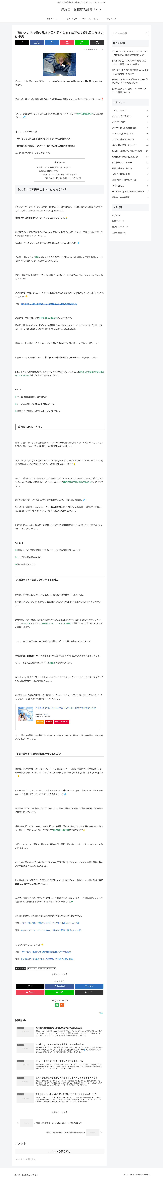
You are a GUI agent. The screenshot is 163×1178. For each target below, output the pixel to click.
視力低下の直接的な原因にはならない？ (55, 167)
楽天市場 (49, 721)
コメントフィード (120, 227)
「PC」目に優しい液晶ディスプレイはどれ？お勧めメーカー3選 (50, 923)
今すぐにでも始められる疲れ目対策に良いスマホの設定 (46, 952)
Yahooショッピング (61, 721)
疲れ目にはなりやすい (50, 171)
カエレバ (45, 714)
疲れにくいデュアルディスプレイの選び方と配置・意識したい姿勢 (51, 930)
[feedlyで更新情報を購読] (57, 1005)
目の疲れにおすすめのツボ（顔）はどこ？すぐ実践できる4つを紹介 (129, 62)
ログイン (116, 215)
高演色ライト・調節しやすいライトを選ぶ (60, 174)
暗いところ (33, 969)
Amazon (40, 721)
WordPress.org (118, 233)
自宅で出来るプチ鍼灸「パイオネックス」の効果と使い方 (129, 91)
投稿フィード (118, 221)
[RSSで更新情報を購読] (62, 1005)
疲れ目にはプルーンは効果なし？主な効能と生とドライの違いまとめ (130, 81)
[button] (97, 42)
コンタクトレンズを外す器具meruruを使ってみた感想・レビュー (130, 72)
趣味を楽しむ (22, 969)
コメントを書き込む (59, 1151)
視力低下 (42, 969)
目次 (56, 162)
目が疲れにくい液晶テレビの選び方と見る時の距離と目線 (47, 959)
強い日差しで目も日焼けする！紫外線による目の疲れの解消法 (49, 304)
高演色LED (52, 969)
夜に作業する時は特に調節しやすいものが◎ (63, 178)
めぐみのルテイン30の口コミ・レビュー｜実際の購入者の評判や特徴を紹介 (130, 53)
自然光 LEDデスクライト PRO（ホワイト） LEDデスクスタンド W (65, 708)
